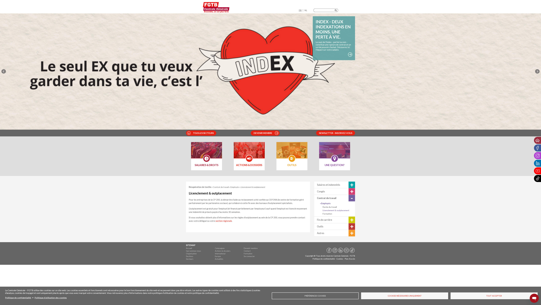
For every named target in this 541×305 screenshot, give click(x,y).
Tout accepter (494, 296)
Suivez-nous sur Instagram (334, 250)
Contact (247, 251)
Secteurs (189, 259)
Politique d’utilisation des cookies (51, 297)
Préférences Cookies (315, 296)
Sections (189, 256)
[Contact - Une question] (334, 152)
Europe (218, 256)
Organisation (191, 253)
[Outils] (291, 152)
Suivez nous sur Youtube (346, 250)
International (220, 253)
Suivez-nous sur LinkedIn (340, 250)
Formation (327, 214)
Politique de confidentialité (323, 259)
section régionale (224, 221)
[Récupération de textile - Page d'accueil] (216, 7)
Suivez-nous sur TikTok (352, 250)
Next (537, 71)
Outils (320, 226)
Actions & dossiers (222, 251)
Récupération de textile (200, 187)
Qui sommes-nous (193, 251)
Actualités (219, 259)
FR (300, 10)
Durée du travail (330, 207)
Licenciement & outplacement (336, 210)
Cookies (339, 259)
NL (305, 10)
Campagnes (220, 248)
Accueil (189, 248)
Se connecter (249, 256)
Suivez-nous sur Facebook (329, 250)
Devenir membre (263, 133)
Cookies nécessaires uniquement (405, 296)
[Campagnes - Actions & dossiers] (249, 152)
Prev (3, 71)
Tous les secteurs (203, 133)
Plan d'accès (350, 259)
